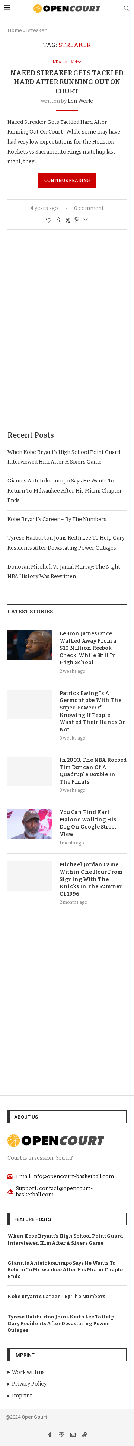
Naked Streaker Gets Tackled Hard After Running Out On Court (67, 82)
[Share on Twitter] (67, 220)
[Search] (126, 9)
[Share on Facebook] (58, 220)
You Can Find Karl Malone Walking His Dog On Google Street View (88, 823)
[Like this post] (48, 220)
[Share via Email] (85, 220)
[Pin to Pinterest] (76, 220)
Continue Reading (67, 180)
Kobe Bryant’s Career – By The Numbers (56, 519)
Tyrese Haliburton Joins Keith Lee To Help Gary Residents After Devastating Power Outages (60, 1323)
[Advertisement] (67, 341)
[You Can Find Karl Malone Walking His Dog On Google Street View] (29, 824)
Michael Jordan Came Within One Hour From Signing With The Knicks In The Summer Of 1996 (91, 879)
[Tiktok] (84, 1436)
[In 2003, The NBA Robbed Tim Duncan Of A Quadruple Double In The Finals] (29, 771)
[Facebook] (50, 1436)
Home (14, 30)
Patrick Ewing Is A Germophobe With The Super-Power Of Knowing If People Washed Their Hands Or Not (92, 711)
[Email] (73, 1436)
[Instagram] (62, 1436)
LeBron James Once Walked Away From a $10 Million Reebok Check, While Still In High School (88, 648)
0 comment (89, 208)
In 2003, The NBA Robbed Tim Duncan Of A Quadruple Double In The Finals (93, 771)
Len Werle (80, 101)
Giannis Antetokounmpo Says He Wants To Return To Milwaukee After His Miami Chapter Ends (64, 491)
